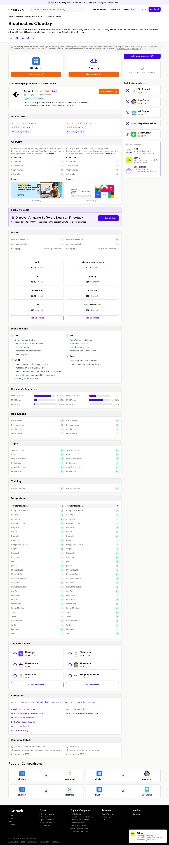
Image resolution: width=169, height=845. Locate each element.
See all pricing (37, 318)
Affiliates (11, 824)
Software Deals (45, 817)
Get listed (154, 9)
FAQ (9, 821)
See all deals (110, 218)
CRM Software (76, 814)
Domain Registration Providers (24, 709)
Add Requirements (140, 56)
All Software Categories (79, 831)
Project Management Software (82, 817)
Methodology (136, 49)
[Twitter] (17, 38)
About (10, 816)
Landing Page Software (79, 825)
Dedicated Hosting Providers (23, 722)
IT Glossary (106, 817)
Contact (11, 818)
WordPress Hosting (19, 730)
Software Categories (47, 814)
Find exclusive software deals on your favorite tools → (97, 2)
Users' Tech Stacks (46, 823)
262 (28, 127)
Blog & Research (108, 814)
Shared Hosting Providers (22, 717)
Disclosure (56, 842)
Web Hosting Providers (20, 132)
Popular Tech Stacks (46, 820)
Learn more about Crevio (63, 105)
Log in (143, 9)
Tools (103, 820)
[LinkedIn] (22, 38)
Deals (129, 9)
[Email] (28, 38)
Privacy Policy (32, 842)
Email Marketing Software (80, 820)
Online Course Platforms (79, 828)
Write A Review (44, 825)
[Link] (33, 38)
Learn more (48, 153)
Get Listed (136, 814)
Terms (22, 842)
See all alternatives (37, 684)
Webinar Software (77, 823)
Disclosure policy (123, 49)
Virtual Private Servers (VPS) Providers (53, 702)
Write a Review (99, 9)
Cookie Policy (13, 842)
